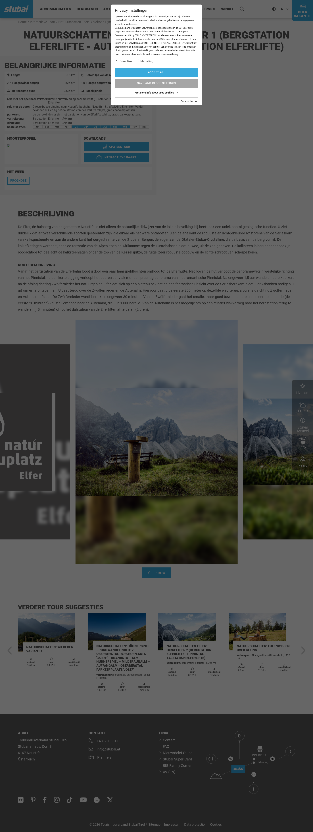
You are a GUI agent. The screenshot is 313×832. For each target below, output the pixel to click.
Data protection (189, 101)
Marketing (146, 61)
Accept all (156, 72)
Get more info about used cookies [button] (154, 92)
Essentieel (126, 61)
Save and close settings (156, 83)
